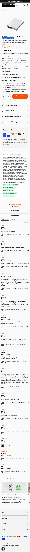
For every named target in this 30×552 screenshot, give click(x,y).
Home (3, 9)
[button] (3, 549)
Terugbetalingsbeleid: (14, 545)
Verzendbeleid (15, 546)
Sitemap (14, 548)
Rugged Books (8, 543)
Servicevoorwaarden (6, 546)
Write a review (15, 210)
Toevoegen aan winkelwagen (20, 96)
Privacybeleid (5, 545)
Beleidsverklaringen (6, 548)
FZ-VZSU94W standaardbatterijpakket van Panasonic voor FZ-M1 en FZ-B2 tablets (15, 11)
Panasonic (4, 36)
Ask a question (15, 215)
